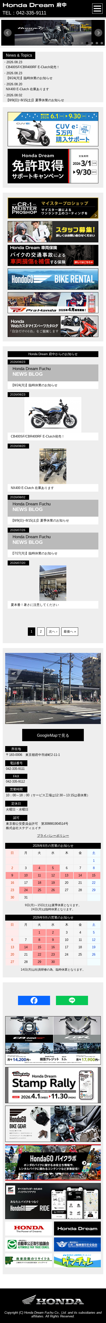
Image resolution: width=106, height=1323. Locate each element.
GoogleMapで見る (53, 735)
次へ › (53, 631)
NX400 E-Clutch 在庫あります (27, 89)
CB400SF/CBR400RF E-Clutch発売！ (33, 67)
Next (98, 33)
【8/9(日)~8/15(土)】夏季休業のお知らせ (35, 100)
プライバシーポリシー (53, 835)
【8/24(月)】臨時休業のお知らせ (29, 78)
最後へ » (70, 631)
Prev (8, 33)
